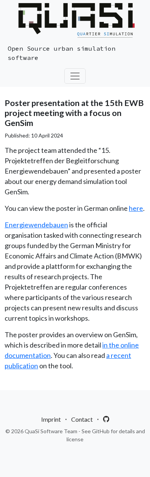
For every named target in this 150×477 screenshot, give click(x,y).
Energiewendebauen (36, 224)
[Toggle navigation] (75, 76)
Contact (82, 419)
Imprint (51, 419)
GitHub (101, 431)
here (136, 208)
